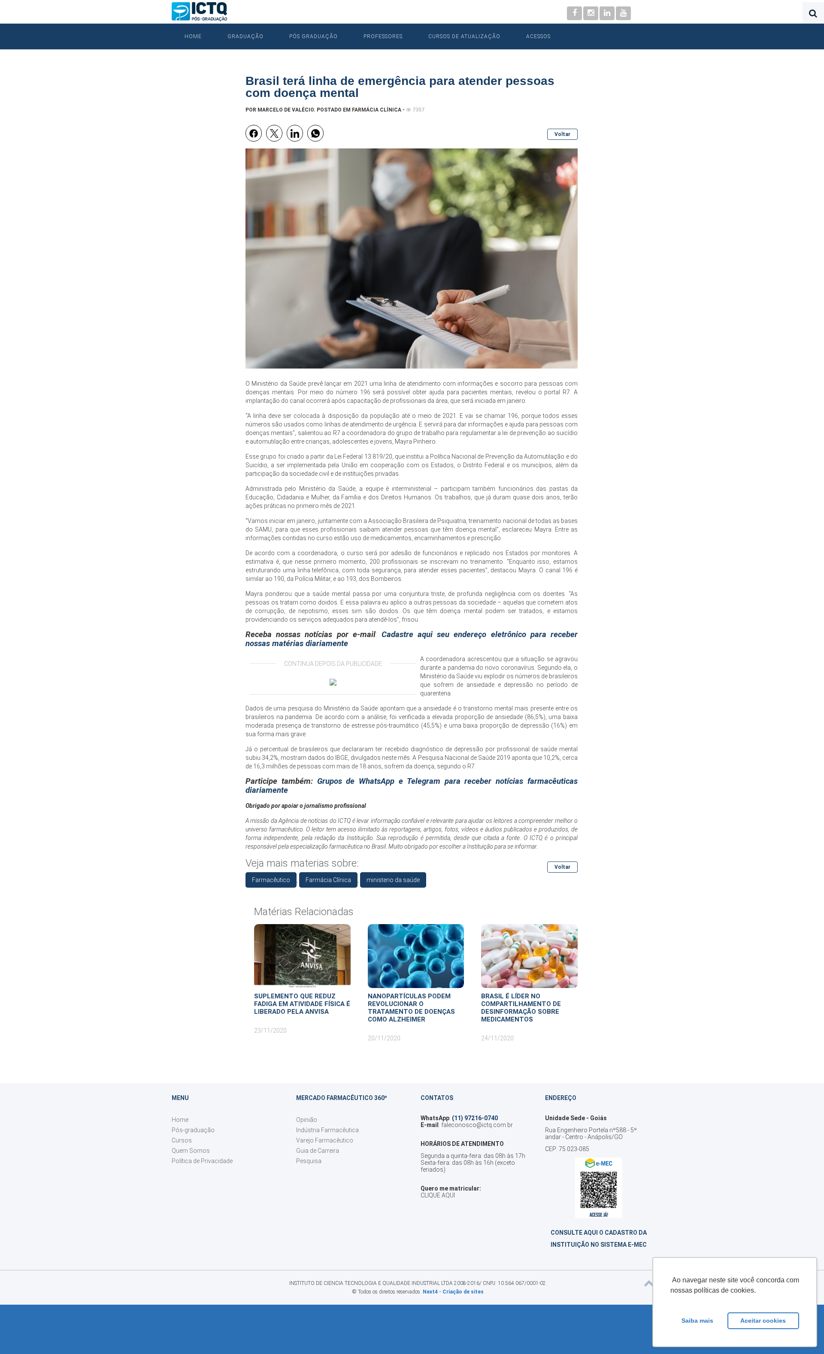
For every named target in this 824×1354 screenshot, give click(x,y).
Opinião (306, 1119)
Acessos (538, 36)
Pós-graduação (193, 1130)
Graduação (245, 36)
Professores (383, 36)
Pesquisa (308, 1161)
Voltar (562, 134)
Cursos (182, 1140)
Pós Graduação (313, 36)
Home (193, 36)
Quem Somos (191, 1150)
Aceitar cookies (763, 1320)
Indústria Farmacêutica (327, 1130)
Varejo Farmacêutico (324, 1140)
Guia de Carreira (317, 1150)
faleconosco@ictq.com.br (477, 1124)
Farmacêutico (271, 879)
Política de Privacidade (202, 1161)
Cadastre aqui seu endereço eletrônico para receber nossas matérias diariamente (411, 639)
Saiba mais (697, 1320)
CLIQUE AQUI (438, 1195)
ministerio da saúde (393, 879)
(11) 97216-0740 (475, 1118)
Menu (180, 1097)
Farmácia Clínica (376, 110)
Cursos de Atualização (464, 36)
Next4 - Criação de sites (453, 1292)
